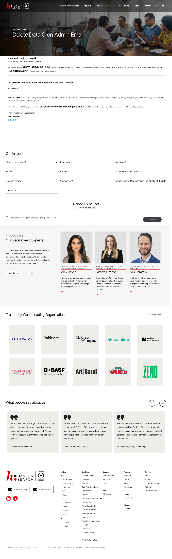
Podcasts (148, 487)
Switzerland (67, 503)
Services (110, 6)
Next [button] (32, 273)
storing (24, 217)
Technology (86, 517)
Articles (147, 479)
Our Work (127, 509)
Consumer (85, 479)
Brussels (66, 511)
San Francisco (68, 479)
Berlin (65, 507)
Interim (105, 483)
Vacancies (160, 6)
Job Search (107, 494)
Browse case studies (155, 315)
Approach (127, 476)
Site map (79, 548)
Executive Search (109, 476)
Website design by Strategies (95, 548)
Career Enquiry (20, 489)
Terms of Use (45, 548)
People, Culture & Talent (90, 540)
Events (147, 476)
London (65, 526)
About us (87, 6)
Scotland (66, 522)
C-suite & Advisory (88, 476)
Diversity (127, 479)
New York (66, 487)
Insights (147, 6)
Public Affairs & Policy (89, 506)
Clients (137, 6)
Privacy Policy (57, 548)
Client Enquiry (45, 489)
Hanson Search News (152, 483)
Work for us (128, 487)
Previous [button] (26, 273)
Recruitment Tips (151, 491)
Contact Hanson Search (69, 6)
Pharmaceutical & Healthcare (92, 498)
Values (126, 483)
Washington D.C (68, 483)
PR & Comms (86, 502)
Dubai (65, 495)
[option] (76, 263)
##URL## (45, 67)
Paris (64, 514)
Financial (85, 495)
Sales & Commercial (89, 510)
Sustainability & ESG (89, 513)
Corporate (85, 483)
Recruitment (107, 479)
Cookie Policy (69, 548)
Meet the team (14, 273)
